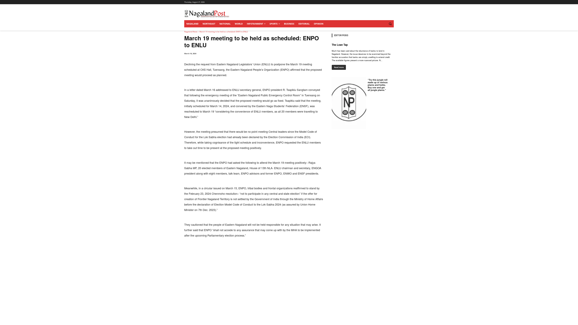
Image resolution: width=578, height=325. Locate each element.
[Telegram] (240, 247)
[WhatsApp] (219, 247)
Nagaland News (190, 31)
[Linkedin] (226, 247)
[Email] (233, 247)
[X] (212, 247)
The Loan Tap (340, 44)
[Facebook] (205, 247)
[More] (247, 247)
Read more (339, 67)
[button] (384, 23)
